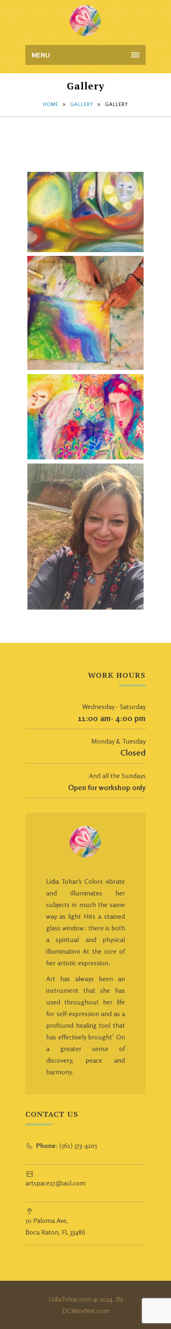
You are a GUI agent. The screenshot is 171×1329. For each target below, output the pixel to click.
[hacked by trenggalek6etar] (85, 21)
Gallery (81, 104)
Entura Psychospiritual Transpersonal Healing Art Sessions (132, 346)
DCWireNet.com (85, 1311)
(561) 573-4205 (66, 1145)
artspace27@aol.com (55, 1183)
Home (51, 104)
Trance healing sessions (131, 444)
